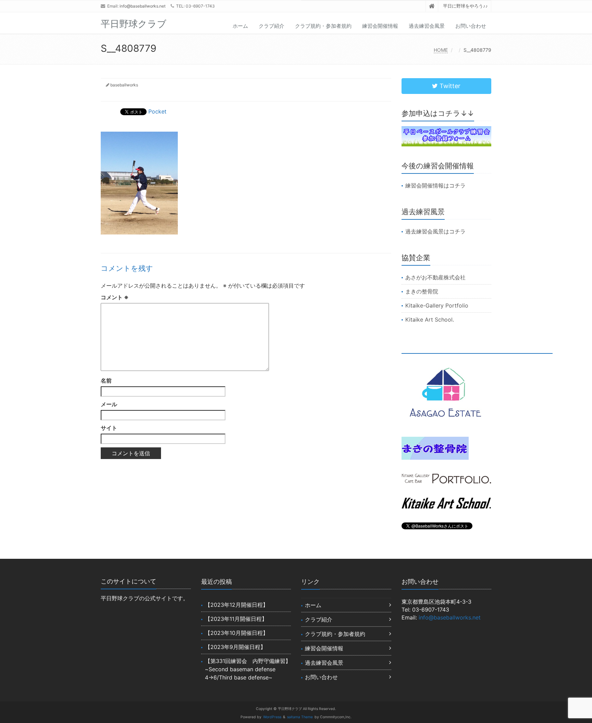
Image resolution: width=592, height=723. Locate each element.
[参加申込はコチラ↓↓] (447, 136)
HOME (441, 50)
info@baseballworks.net (142, 6)
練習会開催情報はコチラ (435, 185)
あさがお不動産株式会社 (435, 277)
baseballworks (124, 84)
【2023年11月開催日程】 (236, 618)
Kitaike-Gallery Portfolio (436, 305)
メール (109, 404)
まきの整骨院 (421, 291)
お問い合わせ (470, 26)
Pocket (157, 111)
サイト (109, 427)
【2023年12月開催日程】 (236, 604)
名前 (106, 380)
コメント (114, 297)
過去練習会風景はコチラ (435, 231)
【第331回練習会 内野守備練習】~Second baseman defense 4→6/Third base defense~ (248, 669)
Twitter (449, 85)
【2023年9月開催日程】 (235, 646)
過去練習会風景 (427, 26)
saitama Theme (300, 717)
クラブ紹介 (271, 26)
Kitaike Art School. (429, 319)
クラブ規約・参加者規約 (323, 26)
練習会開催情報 (380, 26)
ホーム (240, 26)
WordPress (272, 717)
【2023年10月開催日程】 (236, 632)
